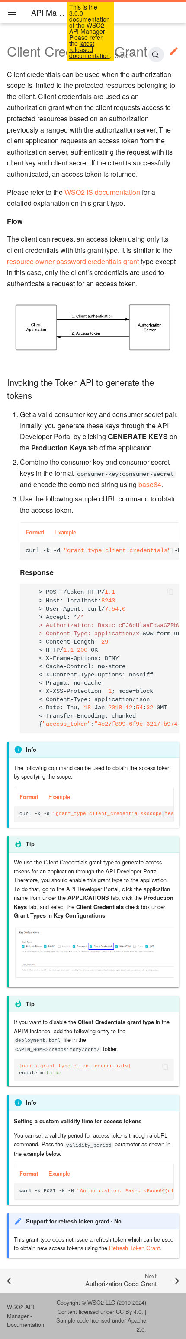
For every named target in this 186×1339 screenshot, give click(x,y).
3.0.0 (122, 55)
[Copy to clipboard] (170, 551)
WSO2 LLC (101, 1302)
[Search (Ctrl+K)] (156, 54)
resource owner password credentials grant (73, 261)
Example (65, 532)
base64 (149, 484)
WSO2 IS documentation (102, 192)
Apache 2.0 (137, 1324)
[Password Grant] (23, 1280)
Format (35, 532)
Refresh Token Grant (134, 1248)
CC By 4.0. (129, 1311)
